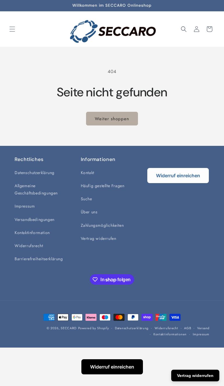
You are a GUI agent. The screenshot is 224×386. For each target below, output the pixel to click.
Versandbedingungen (35, 219)
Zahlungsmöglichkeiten (102, 225)
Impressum (25, 206)
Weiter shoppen (112, 119)
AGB (187, 328)
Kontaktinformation (32, 233)
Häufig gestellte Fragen (103, 186)
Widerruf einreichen (178, 175)
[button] (12, 29)
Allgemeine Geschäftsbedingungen (36, 189)
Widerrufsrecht (29, 246)
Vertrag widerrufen (98, 238)
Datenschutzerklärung (35, 173)
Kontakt (87, 173)
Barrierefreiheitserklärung (39, 259)
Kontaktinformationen (170, 334)
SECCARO (69, 328)
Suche (86, 199)
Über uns (89, 212)
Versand (203, 328)
